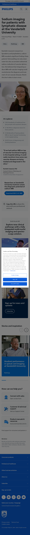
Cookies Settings (15, 275)
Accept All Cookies (15, 283)
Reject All (15, 279)
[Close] (26, 249)
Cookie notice (13, 270)
